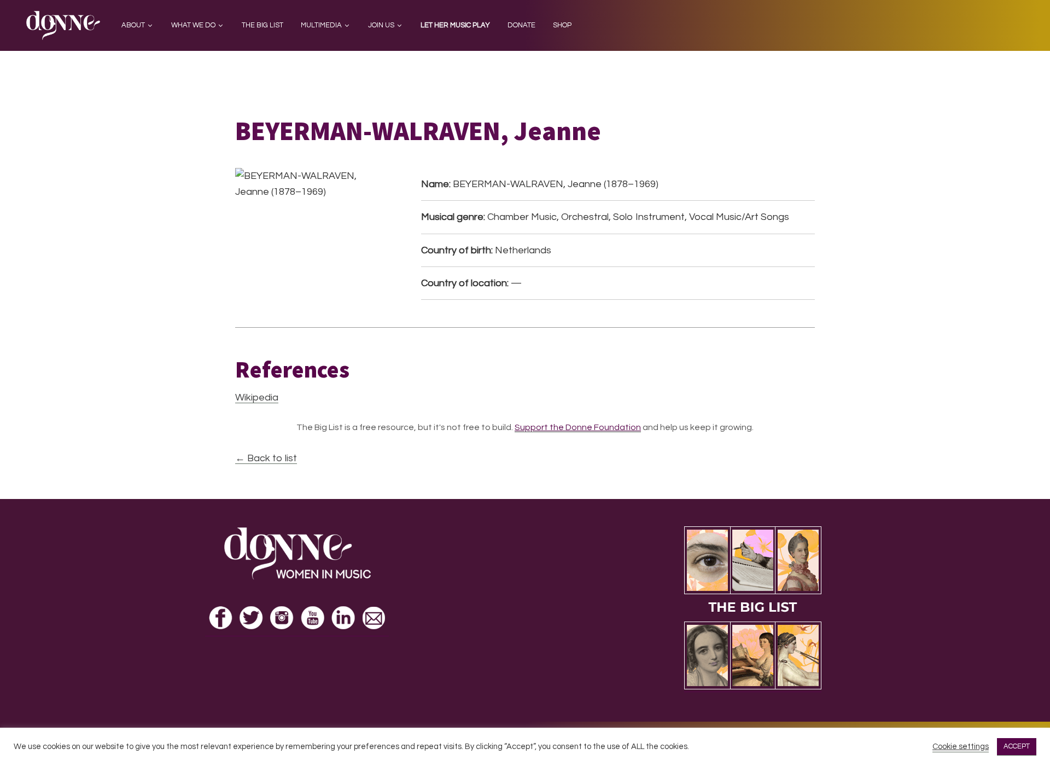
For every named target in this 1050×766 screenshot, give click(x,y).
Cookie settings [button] (960, 746)
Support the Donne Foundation (578, 427)
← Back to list (266, 458)
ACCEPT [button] (1017, 746)
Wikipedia (256, 397)
